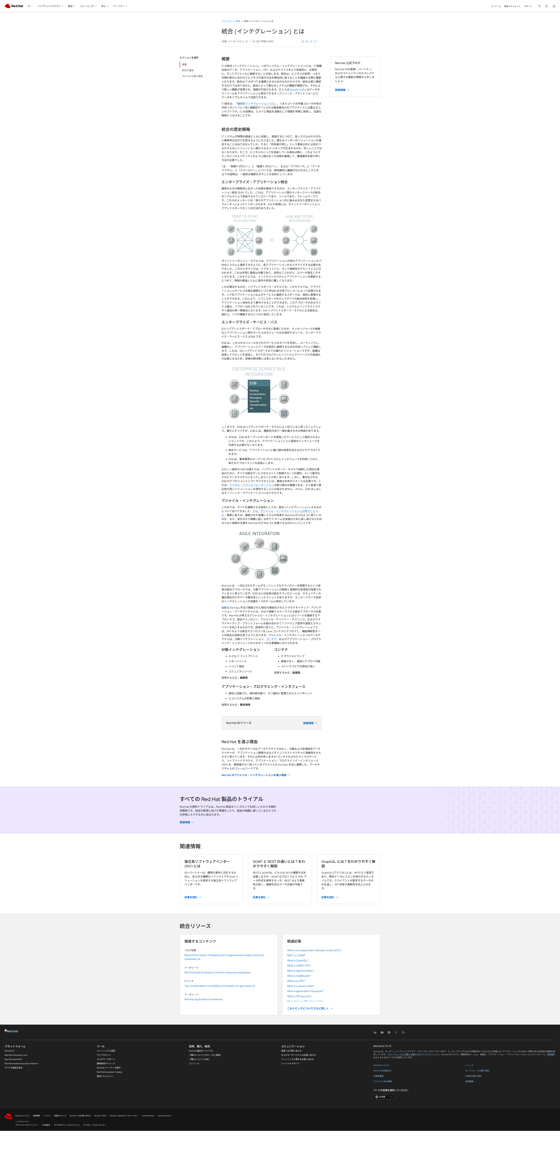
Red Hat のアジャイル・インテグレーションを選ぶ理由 (254, 775)
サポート (528, 6)
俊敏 (224, 607)
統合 (238, 21)
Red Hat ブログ (100, 1116)
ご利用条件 (46, 1125)
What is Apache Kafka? (300, 970)
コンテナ (271, 639)
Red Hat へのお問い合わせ (80, 1116)
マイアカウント (104, 1055)
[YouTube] (382, 1033)
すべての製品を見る (14, 1067)
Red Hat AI (9, 1050)
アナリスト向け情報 (382, 1081)
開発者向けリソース (106, 1063)
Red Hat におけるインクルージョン (124, 1116)
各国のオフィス (60, 1116)
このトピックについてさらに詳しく (308, 1008)
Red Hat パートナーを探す (109, 1067)
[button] (310, 41)
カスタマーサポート (106, 1059)
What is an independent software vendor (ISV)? (314, 950)
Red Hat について (381, 1065)
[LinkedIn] (375, 1033)
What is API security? (299, 996)
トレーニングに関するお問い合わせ (297, 1059)
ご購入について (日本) (199, 1059)
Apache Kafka (298, 89)
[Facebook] (389, 1033)
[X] (396, 1033)
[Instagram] (403, 1033)
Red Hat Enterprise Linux (16, 1055)
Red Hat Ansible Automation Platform (21, 1063)
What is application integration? (305, 991)
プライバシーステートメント (26, 1125)
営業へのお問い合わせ (291, 1050)
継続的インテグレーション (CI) (256, 103)
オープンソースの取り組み (477, 1070)
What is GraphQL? (297, 960)
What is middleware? (298, 975)
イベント (46, 1116)
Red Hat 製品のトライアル (201, 1050)
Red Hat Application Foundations (203, 999)
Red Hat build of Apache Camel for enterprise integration (217, 972)
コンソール (496, 6)
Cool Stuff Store (147, 1116)
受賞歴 (550, 1054)
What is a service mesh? (300, 986)
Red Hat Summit (164, 1116)
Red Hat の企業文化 (382, 1070)
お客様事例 (378, 1076)
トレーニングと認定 (106, 1050)
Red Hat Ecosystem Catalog (109, 1072)
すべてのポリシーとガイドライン (67, 1125)
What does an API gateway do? (305, 1001)
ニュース (469, 1065)
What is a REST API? (299, 965)
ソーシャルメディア (290, 1063)
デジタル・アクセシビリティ (94, 1125)
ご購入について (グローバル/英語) (205, 1055)
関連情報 (308, 723)
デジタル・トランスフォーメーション (251, 485)
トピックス (227, 21)
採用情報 (469, 1081)
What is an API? (296, 981)
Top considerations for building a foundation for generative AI (219, 986)
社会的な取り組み (473, 1076)
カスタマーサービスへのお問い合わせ (298, 1055)
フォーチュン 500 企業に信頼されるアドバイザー (410, 1054)
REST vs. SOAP (296, 955)
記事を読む (191, 897)
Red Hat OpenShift (13, 1059)
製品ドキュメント (512, 6)
